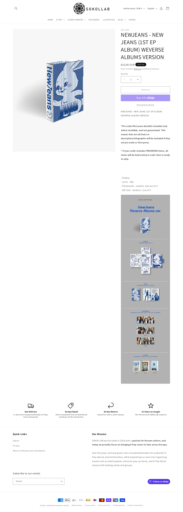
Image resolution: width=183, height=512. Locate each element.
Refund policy (77, 505)
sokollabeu (50, 505)
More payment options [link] (145, 105)
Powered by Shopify (61, 505)
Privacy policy (90, 505)
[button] (16, 8)
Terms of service (104, 505)
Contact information (135, 505)
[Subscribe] (61, 481)
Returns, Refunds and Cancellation (29, 450)
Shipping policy (119, 505)
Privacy (16, 445)
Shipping (137, 69)
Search (16, 440)
